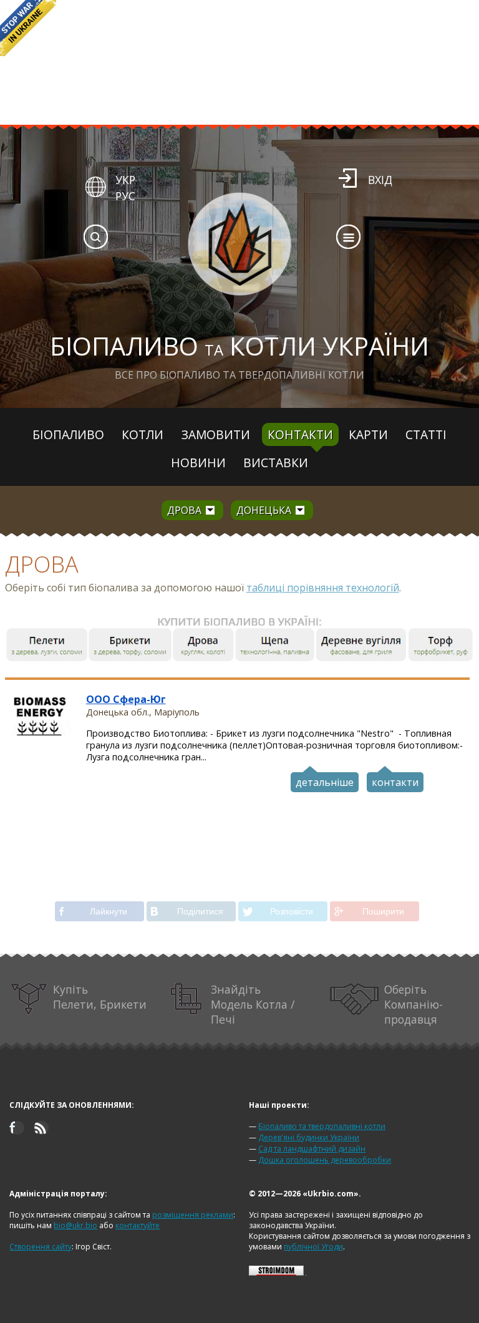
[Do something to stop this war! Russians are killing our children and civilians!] (28, 28)
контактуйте (137, 1225)
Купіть (100, 997)
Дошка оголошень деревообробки (324, 1160)
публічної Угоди (313, 1246)
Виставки (275, 462)
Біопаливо (68, 434)
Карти (368, 434)
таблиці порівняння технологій (322, 587)
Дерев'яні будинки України (308, 1137)
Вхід (380, 179)
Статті (426, 434)
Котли (142, 434)
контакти (395, 782)
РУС (125, 195)
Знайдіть (252, 1004)
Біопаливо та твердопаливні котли (321, 1126)
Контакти (300, 434)
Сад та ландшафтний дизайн (311, 1148)
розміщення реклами (192, 1214)
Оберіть (413, 1004)
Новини (198, 462)
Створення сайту (40, 1246)
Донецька (263, 510)
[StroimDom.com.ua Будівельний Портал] (276, 1272)
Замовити (215, 434)
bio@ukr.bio (75, 1225)
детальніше (325, 782)
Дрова (184, 510)
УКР (125, 179)
